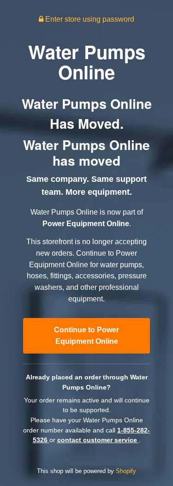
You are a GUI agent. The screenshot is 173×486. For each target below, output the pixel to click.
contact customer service (98, 440)
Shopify (126, 471)
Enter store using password (88, 19)
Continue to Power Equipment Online (86, 335)
